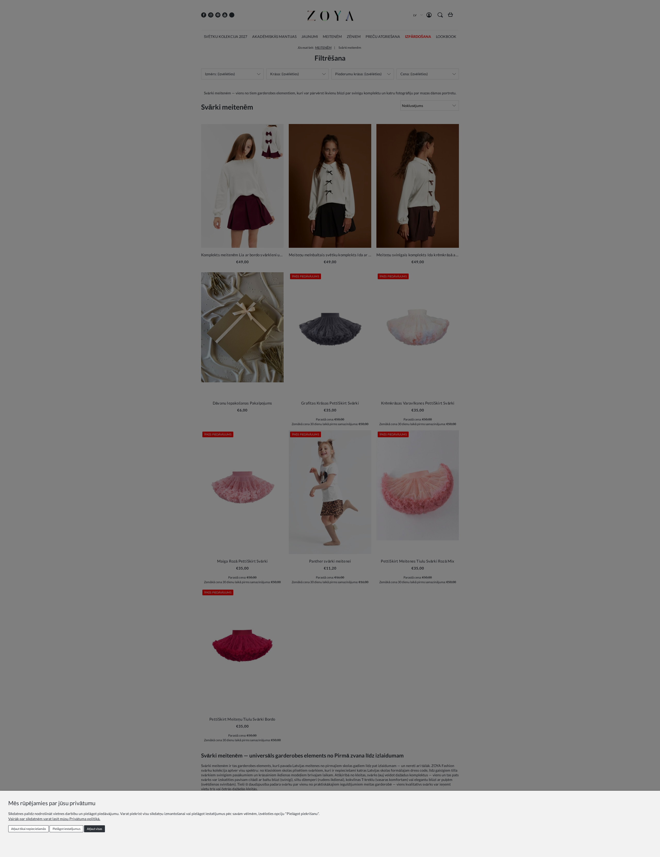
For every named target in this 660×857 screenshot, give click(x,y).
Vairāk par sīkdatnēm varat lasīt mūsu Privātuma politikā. (54, 819)
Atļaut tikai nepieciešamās (28, 829)
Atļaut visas (94, 829)
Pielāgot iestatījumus (66, 829)
